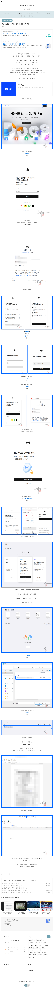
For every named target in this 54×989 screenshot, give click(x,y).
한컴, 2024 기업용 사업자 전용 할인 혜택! (14, 44)
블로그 (46, 945)
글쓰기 (34, 981)
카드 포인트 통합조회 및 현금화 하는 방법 (14, 890)
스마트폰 (31, 950)
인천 (34, 940)
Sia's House (8, 13)
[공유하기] (5, 874)
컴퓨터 (36, 942)
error (35, 952)
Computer (29, 13)
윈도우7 (36, 947)
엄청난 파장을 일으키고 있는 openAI (12, 885)
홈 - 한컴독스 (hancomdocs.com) (27, 78)
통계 (30, 957)
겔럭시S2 (39, 940)
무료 (43, 947)
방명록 (28, 9)
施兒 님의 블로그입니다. (9, 921)
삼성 (35, 950)
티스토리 (40, 942)
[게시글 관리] (7, 874)
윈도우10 (31, 942)
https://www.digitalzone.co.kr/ (9, 41)
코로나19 (34, 954)
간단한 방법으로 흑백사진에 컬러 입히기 (13, 888)
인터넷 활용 (16, 880)
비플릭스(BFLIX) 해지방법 (9, 883)
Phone (39, 13)
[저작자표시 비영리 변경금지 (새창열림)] (17, 874)
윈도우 (35, 945)
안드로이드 (44, 952)
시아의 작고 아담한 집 (41, 945)
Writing (19, 13)
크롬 (45, 942)
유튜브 (30, 940)
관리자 (30, 981)
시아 (43, 940)
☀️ (26, 985)
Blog (47, 13)
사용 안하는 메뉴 (28, 16)
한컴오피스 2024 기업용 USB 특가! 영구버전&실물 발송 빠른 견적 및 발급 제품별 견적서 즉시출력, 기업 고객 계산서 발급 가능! (22, 46)
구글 (39, 952)
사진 (30, 954)
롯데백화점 (40, 954)
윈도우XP (31, 947)
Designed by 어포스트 (23, 981)
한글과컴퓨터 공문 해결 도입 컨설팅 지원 (14, 33)
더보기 (48, 937)
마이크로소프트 (44, 950)
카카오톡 (31, 945)
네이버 (45, 954)
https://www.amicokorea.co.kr (9, 31)
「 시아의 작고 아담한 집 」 (27, 5)
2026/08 (15, 940)
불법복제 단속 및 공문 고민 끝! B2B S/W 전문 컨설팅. (16, 35)
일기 (33, 957)
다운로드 (31, 952)
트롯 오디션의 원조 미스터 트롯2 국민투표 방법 (15, 892)
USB (39, 950)
